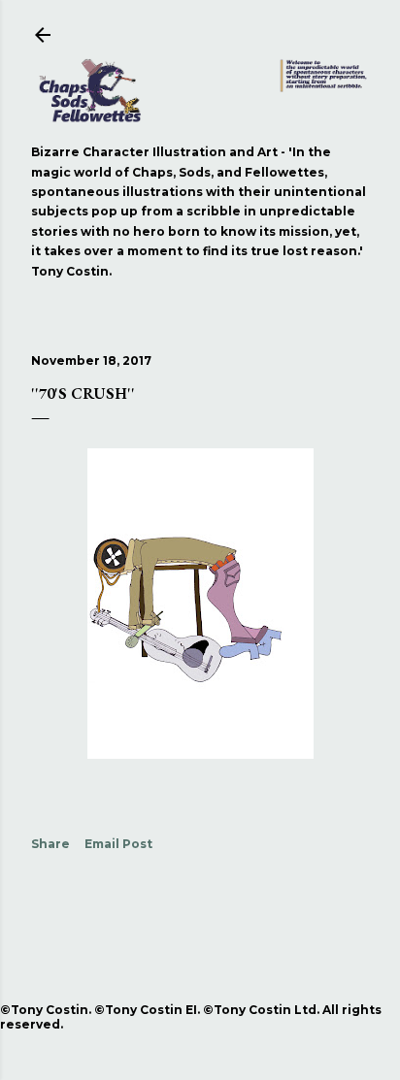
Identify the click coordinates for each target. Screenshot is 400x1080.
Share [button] (50, 843)
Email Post (118, 843)
